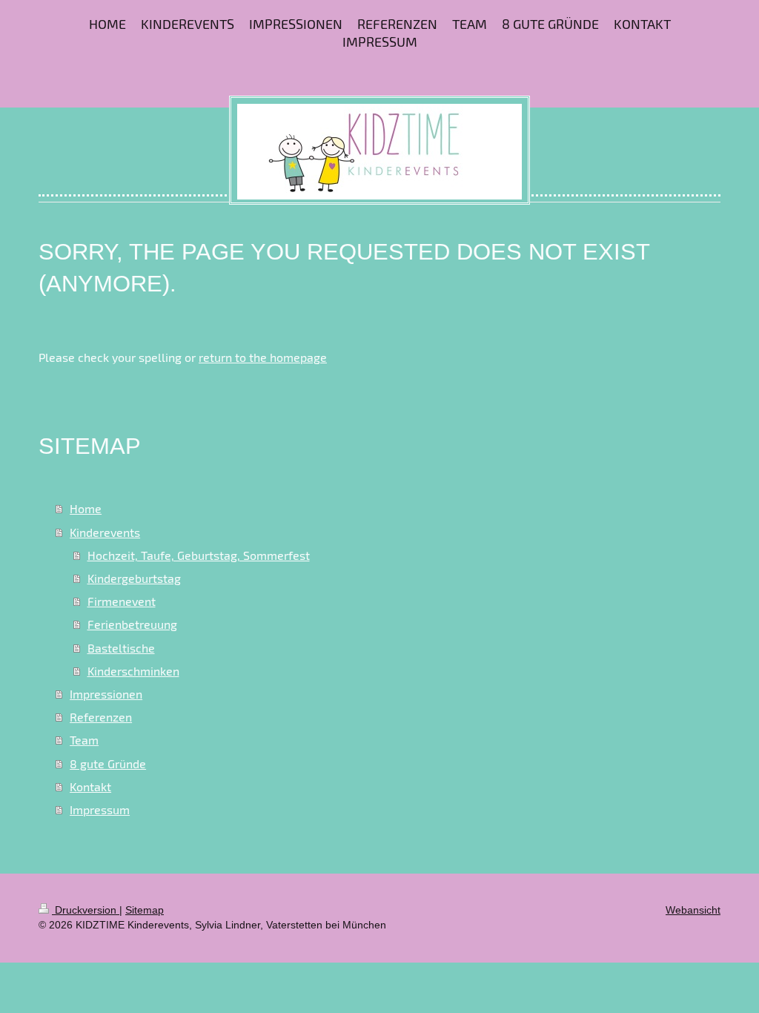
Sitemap (144, 910)
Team (84, 740)
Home (86, 508)
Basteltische (121, 648)
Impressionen (106, 694)
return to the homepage (263, 357)
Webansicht (693, 910)
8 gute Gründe (108, 763)
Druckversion (85, 910)
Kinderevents (105, 532)
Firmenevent (121, 601)
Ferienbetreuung (132, 624)
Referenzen (101, 717)
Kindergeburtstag (134, 578)
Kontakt (90, 786)
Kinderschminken (133, 671)
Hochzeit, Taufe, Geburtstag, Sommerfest (198, 555)
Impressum (100, 809)
